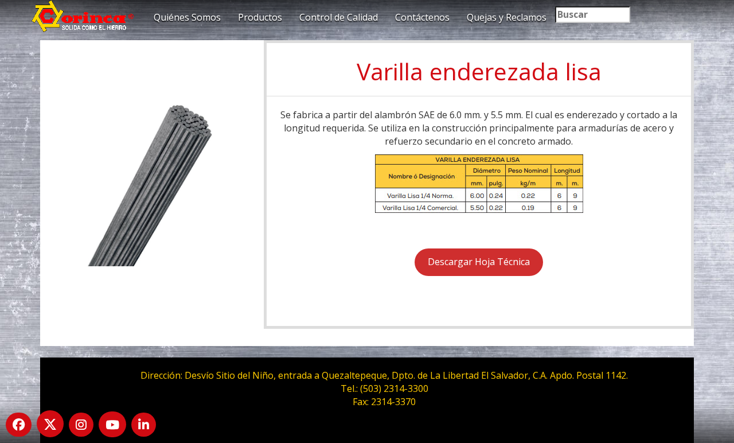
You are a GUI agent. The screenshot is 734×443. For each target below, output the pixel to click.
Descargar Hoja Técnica (479, 261)
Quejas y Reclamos (506, 17)
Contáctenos (422, 17)
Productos (260, 17)
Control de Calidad (338, 17)
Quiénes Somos (187, 17)
